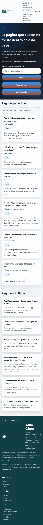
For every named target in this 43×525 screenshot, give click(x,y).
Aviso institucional (10, 512)
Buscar (21, 77)
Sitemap (6, 520)
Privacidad (7, 514)
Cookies (6, 517)
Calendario (7, 500)
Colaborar (7, 509)
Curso (5, 481)
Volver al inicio (21, 85)
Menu (37, 11)
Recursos (6, 498)
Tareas (5, 487)
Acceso (6, 484)
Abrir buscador (21, 92)
